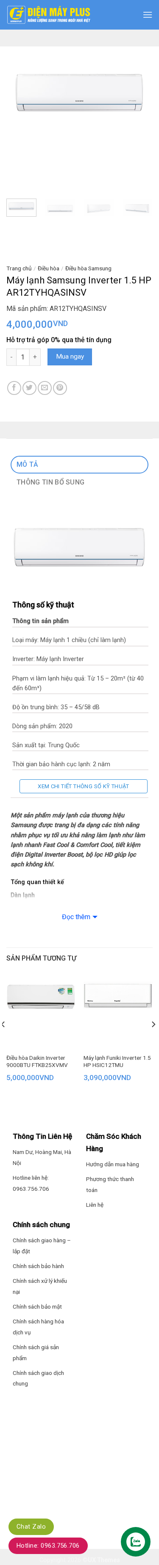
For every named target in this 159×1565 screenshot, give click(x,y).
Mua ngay (70, 356)
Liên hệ (94, 1204)
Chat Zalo (31, 1526)
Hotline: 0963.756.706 (48, 1545)
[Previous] (20, 95)
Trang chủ (19, 268)
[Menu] (147, 14)
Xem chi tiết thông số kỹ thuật (83, 786)
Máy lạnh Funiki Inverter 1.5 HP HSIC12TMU (117, 1061)
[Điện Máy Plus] (48, 14)
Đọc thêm (76, 917)
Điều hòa (48, 268)
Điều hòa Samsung (88, 268)
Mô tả (28, 464)
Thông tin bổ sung (50, 482)
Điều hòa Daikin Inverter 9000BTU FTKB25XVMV (37, 1061)
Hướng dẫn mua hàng (112, 1164)
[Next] (139, 95)
